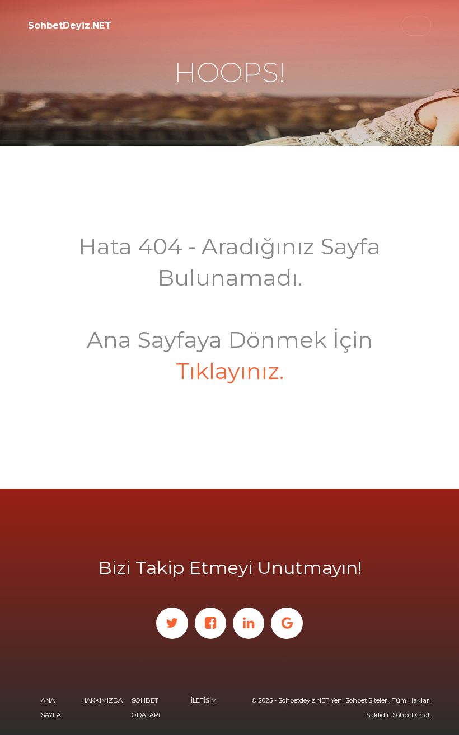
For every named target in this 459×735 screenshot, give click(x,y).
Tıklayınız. (230, 371)
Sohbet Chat (411, 715)
